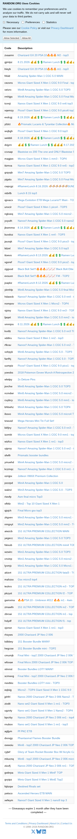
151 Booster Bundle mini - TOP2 (37, 648)
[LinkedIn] (44, 832)
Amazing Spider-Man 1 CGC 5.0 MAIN (40, 75)
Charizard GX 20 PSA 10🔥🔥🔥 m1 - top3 (43, 68)
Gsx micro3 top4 (27, 579)
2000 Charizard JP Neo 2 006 (35, 634)
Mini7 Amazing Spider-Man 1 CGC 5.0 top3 (43, 248)
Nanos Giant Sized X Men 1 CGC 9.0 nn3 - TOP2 (47, 310)
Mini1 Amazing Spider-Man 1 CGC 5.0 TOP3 (44, 551)
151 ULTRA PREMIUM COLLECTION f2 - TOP (45, 593)
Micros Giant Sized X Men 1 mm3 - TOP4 (42, 158)
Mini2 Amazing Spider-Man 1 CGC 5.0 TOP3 (44, 538)
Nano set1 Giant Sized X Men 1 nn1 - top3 (43, 724)
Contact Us (66, 823)
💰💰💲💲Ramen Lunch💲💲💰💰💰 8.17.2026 (47, 144)
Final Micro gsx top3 (30, 510)
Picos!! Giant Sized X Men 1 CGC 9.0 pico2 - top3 (47, 262)
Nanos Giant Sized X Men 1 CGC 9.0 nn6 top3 (45, 103)
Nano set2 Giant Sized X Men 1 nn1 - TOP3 (44, 703)
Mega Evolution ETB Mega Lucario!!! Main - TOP (47, 200)
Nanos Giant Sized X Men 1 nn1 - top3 (40, 441)
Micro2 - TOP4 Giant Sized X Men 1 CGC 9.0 (44, 689)
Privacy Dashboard (62, 27)
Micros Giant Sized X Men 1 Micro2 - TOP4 (43, 303)
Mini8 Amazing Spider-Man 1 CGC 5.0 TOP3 (44, 89)
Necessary (13, 22)
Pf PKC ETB (25, 731)
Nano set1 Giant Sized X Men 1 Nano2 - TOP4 (45, 710)
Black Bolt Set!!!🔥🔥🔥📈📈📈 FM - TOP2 (43, 275)
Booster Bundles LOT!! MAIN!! (35, 669)
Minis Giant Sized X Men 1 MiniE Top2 (40, 779)
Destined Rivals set (29, 786)
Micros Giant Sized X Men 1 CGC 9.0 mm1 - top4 (47, 434)
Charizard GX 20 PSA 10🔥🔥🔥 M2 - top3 (43, 55)
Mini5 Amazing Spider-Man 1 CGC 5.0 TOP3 (44, 386)
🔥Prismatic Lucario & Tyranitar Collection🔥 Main (47, 124)
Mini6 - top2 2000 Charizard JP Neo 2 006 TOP (46, 745)
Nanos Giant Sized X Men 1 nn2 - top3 (40, 338)
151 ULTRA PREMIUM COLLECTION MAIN (43, 531)
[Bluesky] (38, 832)
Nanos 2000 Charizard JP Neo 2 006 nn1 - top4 (46, 717)
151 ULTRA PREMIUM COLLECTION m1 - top (45, 613)
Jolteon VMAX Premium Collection (38, 476)
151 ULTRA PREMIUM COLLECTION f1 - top (44, 620)
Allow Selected (11, 38)
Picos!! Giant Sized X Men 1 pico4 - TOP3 (42, 206)
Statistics (51, 22)
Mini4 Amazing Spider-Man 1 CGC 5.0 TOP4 (44, 407)
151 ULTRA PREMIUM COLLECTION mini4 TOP (46, 544)
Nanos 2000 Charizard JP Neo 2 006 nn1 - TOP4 (47, 765)
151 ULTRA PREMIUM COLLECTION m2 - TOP (46, 607)
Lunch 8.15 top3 (27, 193)
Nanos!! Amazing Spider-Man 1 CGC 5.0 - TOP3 (46, 358)
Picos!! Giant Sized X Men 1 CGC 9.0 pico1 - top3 (47, 365)
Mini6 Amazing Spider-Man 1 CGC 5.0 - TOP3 (45, 351)
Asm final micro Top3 (30, 496)
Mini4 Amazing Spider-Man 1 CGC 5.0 (40, 482)
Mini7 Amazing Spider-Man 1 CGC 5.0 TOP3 (44, 172)
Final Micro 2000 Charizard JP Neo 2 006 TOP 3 (46, 662)
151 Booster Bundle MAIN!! (34, 641)
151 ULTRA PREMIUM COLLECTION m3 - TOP (46, 586)
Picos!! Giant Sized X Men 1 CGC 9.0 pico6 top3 (46, 110)
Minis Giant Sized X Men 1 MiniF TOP (40, 772)
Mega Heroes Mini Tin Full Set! (36, 420)
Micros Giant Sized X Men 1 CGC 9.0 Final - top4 (47, 82)
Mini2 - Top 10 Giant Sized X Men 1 (39, 503)
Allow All (26, 38)
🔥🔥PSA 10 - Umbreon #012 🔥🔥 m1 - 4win (45, 600)
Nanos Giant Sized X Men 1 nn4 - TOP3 (41, 234)
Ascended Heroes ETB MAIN (35, 793)
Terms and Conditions (16, 823)
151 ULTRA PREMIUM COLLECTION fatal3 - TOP (47, 572)
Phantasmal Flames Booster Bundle (39, 738)
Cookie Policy (29, 27)
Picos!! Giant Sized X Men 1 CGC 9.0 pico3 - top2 (47, 241)
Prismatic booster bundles (33, 455)
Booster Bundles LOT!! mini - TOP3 (39, 682)
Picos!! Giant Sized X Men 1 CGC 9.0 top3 (43, 131)
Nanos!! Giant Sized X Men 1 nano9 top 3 (42, 800)
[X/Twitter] (33, 832)
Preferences (32, 22)
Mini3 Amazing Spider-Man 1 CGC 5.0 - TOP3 (45, 489)
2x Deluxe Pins (26, 379)
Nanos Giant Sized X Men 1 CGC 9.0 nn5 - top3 (46, 165)
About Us (54, 823)
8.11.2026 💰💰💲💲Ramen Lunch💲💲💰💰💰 (47, 324)
